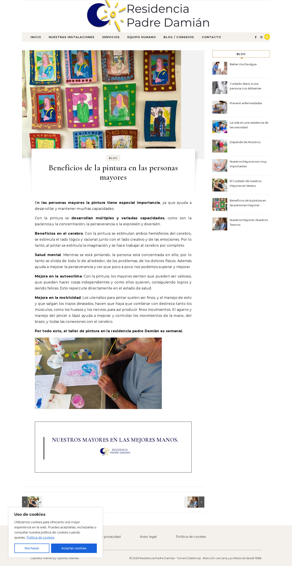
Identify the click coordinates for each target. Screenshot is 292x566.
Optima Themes (68, 558)
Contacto (211, 37)
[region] (56, 532)
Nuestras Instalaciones (71, 37)
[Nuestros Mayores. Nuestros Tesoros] (194, 502)
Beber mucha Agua (243, 64)
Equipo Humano (141, 37)
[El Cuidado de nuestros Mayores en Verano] (31, 502)
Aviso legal (148, 537)
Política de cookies (40, 537)
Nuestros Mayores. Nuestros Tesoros (249, 222)
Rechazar (32, 548)
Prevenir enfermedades (246, 103)
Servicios (111, 37)
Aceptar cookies (74, 548)
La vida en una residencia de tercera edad (249, 125)
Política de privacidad (103, 537)
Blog (113, 158)
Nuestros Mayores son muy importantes (248, 164)
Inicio (36, 37)
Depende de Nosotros (245, 142)
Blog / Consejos (179, 37)
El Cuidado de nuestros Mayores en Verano (245, 183)
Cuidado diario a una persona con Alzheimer (245, 86)
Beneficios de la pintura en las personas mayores (248, 203)
